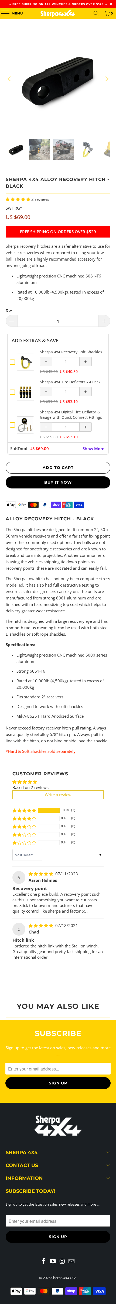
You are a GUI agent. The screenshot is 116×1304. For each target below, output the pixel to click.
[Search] (96, 13)
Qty (9, 310)
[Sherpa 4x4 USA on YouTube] (53, 1261)
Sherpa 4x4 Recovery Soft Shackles (71, 351)
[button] (18, 199)
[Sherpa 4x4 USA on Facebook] (44, 1261)
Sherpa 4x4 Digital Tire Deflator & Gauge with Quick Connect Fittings (71, 414)
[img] (41, 873)
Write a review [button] (58, 794)
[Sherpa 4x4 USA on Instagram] (63, 1261)
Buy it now (58, 482)
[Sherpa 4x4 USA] (58, 13)
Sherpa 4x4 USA (63, 1277)
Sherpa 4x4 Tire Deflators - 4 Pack (70, 381)
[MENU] (3, 13)
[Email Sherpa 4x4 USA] (72, 1261)
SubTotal (18, 448)
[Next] (106, 79)
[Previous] (9, 79)
